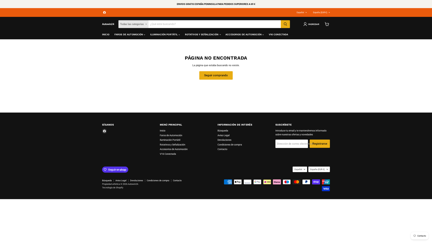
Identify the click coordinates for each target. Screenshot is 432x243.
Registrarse (319, 143)
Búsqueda (223, 130)
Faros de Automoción (129, 34)
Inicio (105, 34)
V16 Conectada (278, 34)
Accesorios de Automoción (243, 34)
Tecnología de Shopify (112, 187)
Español (300, 12)
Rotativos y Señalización (202, 34)
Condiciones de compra (230, 144)
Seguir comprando (216, 75)
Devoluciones (224, 140)
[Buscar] (285, 24)
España (320, 12)
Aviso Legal (224, 135)
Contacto (222, 149)
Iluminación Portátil (164, 34)
